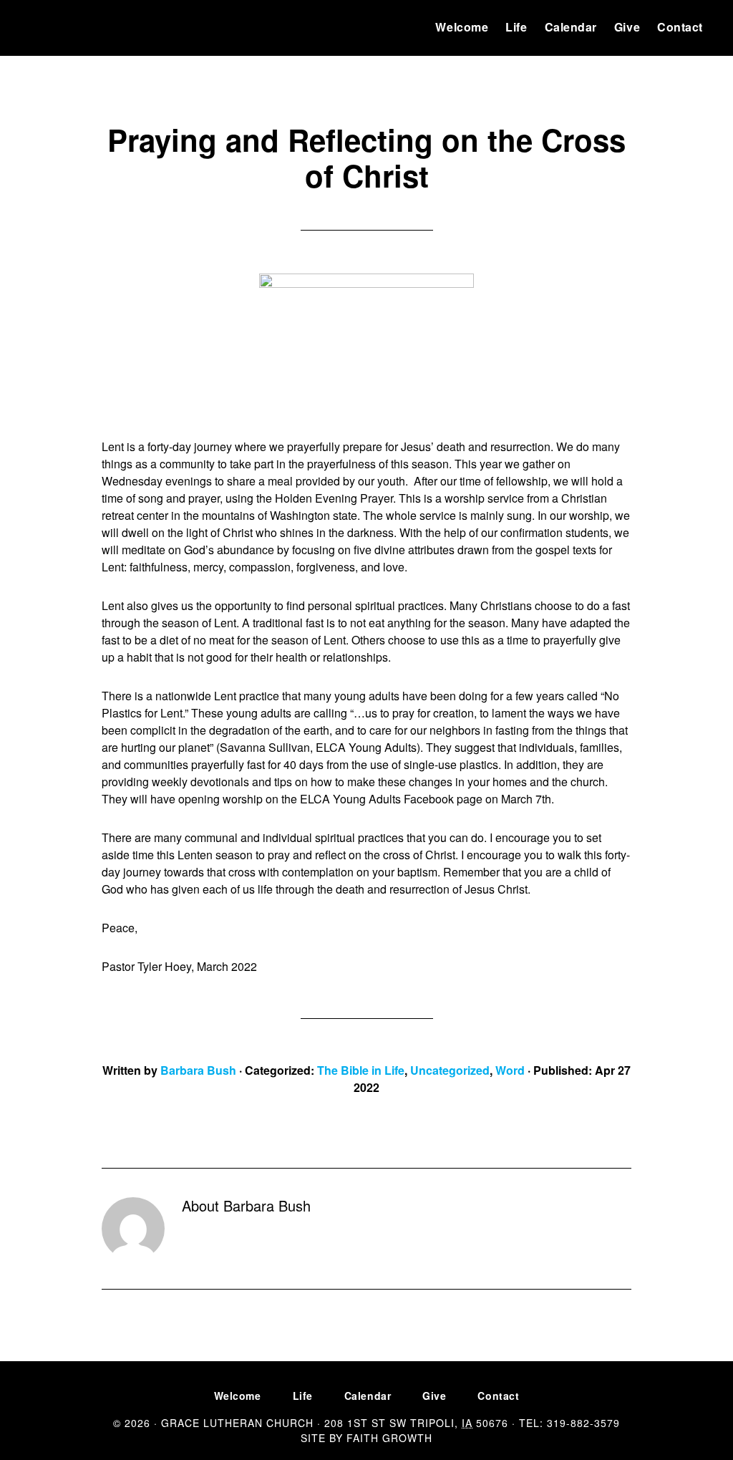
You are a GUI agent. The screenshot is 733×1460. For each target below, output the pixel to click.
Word (510, 1070)
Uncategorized (450, 1070)
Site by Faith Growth (366, 1438)
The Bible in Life (360, 1070)
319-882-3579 (583, 1423)
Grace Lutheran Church (73, 27)
